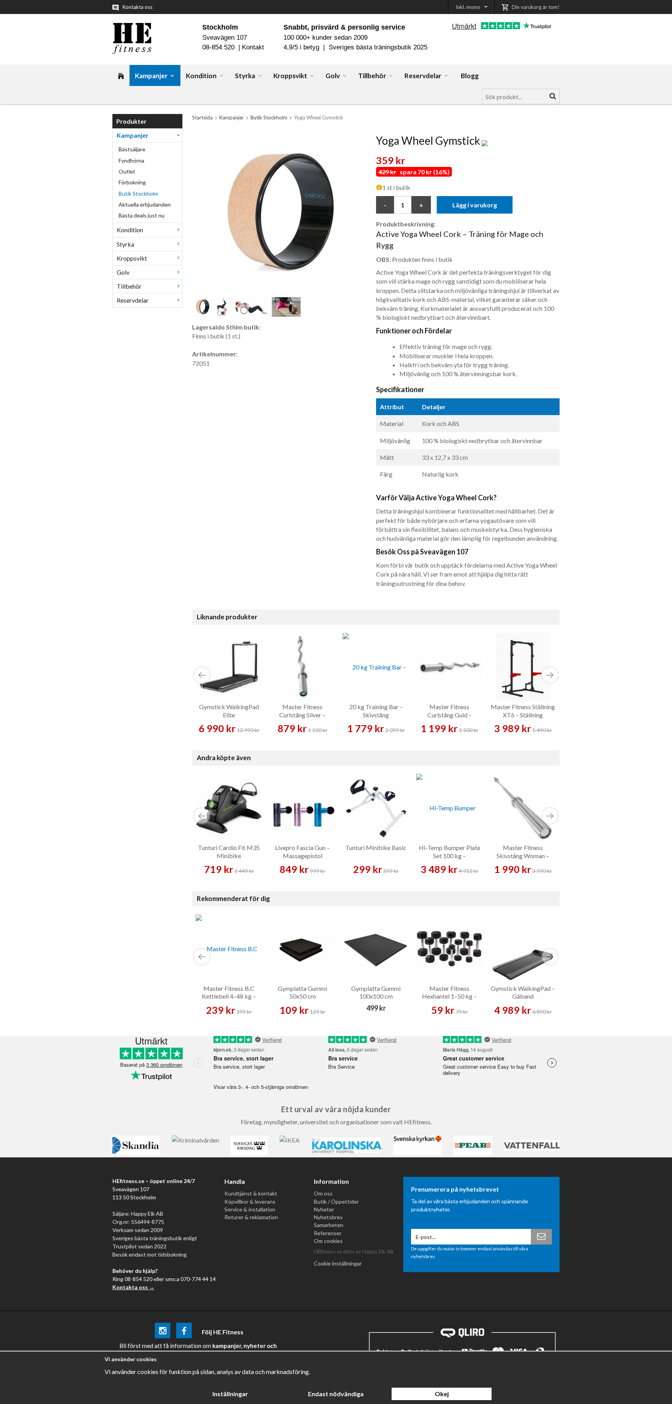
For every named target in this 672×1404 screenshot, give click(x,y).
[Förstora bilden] (275, 211)
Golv (333, 76)
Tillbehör (372, 76)
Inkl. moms (468, 7)
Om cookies (328, 1240)
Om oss (323, 1193)
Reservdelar (422, 76)
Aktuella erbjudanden (145, 204)
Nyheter (324, 1209)
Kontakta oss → (133, 1287)
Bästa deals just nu (141, 215)
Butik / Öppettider (336, 1201)
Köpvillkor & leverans (249, 1201)
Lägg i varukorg (474, 205)
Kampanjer (151, 76)
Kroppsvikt (290, 76)
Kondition (201, 76)
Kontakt (253, 47)
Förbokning (132, 182)
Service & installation (249, 1209)
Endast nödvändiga (336, 1393)
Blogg (470, 76)
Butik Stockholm (138, 193)
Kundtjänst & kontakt (250, 1193)
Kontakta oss (137, 7)
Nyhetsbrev (328, 1217)
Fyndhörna (131, 160)
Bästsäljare (132, 149)
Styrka (245, 76)
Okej (442, 1393)
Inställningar (230, 1393)
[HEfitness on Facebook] (184, 1332)
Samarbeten (328, 1225)
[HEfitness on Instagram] (162, 1332)
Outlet (127, 171)
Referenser (327, 1233)
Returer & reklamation (251, 1217)
